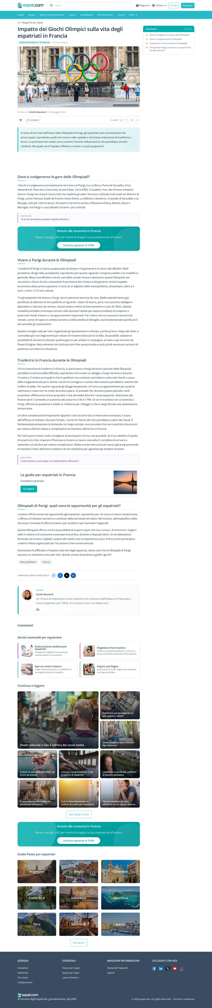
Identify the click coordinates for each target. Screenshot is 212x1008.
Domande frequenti (117, 967)
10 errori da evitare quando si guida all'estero (45, 219)
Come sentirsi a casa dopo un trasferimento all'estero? (50, 460)
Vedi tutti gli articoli (79, 814)
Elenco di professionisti (52, 14)
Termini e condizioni (183, 999)
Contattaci (23, 967)
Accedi (173, 5)
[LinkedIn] (38, 609)
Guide (21, 14)
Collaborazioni (25, 982)
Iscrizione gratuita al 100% (78, 245)
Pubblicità (23, 972)
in (137, 120)
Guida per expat (70, 972)
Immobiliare (86, 14)
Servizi (31, 14)
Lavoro (72, 14)
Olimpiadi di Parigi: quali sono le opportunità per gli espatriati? (170, 49)
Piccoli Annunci (105, 14)
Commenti (34, 120)
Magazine (145, 5)
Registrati (188, 5)
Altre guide (78, 942)
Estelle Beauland (37, 112)
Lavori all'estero (70, 977)
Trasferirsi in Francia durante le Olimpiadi (168, 43)
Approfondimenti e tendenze (35, 42)
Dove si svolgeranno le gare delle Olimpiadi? (170, 34)
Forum (121, 14)
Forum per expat (71, 967)
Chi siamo (23, 977)
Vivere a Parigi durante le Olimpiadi (166, 39)
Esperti (111, 972)
